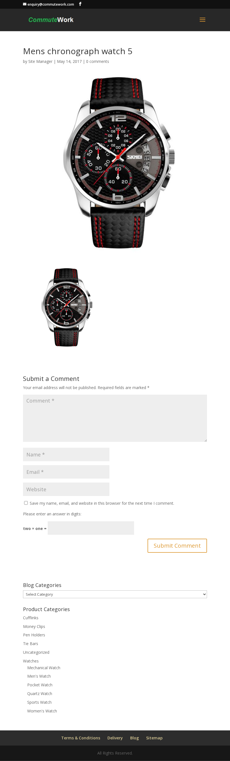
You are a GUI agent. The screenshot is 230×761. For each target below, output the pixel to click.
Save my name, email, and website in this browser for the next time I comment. (102, 503)
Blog (134, 738)
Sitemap (154, 738)
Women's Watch (42, 711)
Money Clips (34, 626)
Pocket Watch (39, 684)
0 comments (97, 61)
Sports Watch (39, 702)
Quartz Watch (39, 693)
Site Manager (40, 61)
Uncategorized (36, 652)
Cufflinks (30, 617)
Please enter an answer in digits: (52, 514)
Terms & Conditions (80, 738)
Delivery (115, 738)
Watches (31, 661)
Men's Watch (39, 676)
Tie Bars (30, 643)
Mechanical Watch (43, 667)
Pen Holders (34, 634)
